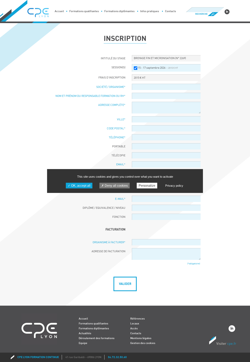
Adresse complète (111, 105)
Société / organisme (110, 87)
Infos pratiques (149, 11)
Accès (134, 328)
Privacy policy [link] (174, 185)
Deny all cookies (116, 185)
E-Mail (120, 199)
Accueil (59, 11)
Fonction (118, 217)
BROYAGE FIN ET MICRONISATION (160, 58)
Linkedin (226, 11)
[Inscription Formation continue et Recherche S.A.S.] (41, 11)
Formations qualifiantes (84, 11)
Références (137, 318)
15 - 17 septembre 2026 (158, 68)
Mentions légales (140, 338)
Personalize (147, 185)
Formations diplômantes (119, 11)
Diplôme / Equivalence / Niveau (104, 208)
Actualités (85, 333)
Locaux (134, 323)
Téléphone (117, 137)
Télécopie (118, 155)
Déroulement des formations (96, 338)
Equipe (83, 343)
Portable (118, 146)
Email (120, 164)
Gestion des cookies (142, 343)
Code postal (116, 128)
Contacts (170, 11)
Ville (121, 119)
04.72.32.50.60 (117, 357)
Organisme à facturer (109, 242)
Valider (125, 284)
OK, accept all (80, 185)
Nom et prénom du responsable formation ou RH (90, 96)
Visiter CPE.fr (222, 341)
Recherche (205, 14)
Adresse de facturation (108, 251)
